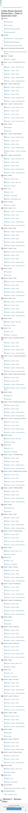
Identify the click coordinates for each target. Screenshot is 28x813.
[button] (1, 1)
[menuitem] (1, 3)
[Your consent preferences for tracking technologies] (25, 810)
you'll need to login (20, 807)
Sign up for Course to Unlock (14, 809)
